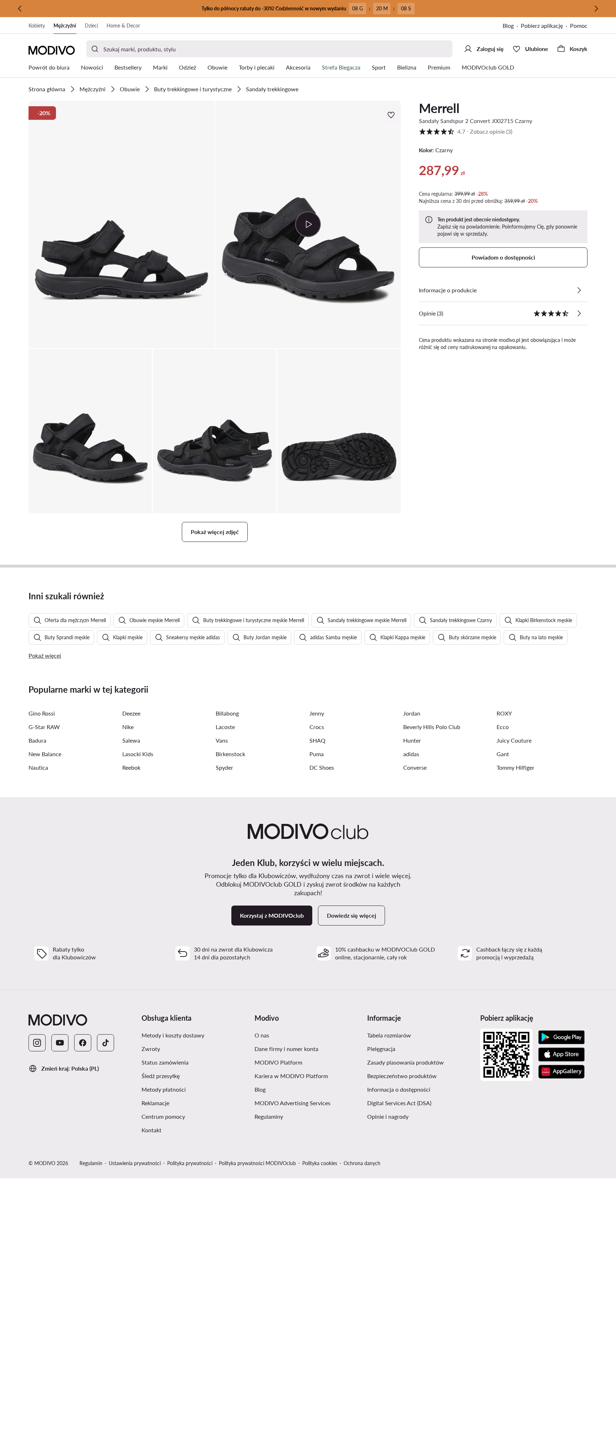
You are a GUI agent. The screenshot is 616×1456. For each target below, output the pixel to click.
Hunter (412, 740)
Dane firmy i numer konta (308, 1048)
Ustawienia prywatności (135, 1163)
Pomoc (578, 25)
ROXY (504, 713)
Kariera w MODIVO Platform (308, 1075)
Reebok (131, 767)
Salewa (131, 740)
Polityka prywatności (189, 1163)
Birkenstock (230, 753)
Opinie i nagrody (420, 1116)
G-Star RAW (44, 726)
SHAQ (317, 740)
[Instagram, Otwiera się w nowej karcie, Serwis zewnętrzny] (37, 1042)
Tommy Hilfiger (515, 767)
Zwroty (185, 1048)
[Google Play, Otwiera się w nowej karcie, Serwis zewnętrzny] (561, 1037)
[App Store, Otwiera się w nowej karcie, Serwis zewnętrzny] (561, 1054)
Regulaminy (303, 1116)
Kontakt (185, 1129)
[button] (122, 224)
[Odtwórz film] (308, 224)
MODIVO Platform (308, 1062)
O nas (296, 1035)
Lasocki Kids (137, 753)
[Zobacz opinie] (578, 313)
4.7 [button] (465, 131)
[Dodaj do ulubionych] (392, 114)
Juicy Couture (514, 740)
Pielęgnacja (415, 1048)
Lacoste (225, 726)
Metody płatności (195, 1089)
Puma (316, 753)
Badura (37, 740)
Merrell (439, 108)
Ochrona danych (362, 1163)
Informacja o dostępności (420, 1089)
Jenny (316, 713)
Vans (222, 740)
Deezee (131, 713)
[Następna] (596, 8)
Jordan (411, 713)
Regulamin (90, 1163)
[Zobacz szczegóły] (578, 290)
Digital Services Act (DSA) (420, 1102)
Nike (128, 726)
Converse (415, 767)
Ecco (503, 726)
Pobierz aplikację (545, 26)
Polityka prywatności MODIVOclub (257, 1163)
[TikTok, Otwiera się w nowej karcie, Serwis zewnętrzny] (105, 1042)
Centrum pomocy (195, 1116)
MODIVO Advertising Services (308, 1102)
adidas (411, 753)
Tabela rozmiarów (420, 1035)
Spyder (224, 767)
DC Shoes (321, 767)
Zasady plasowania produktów (420, 1062)
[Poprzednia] (20, 8)
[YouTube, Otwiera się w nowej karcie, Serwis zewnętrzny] (59, 1042)
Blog (512, 26)
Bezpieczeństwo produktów (420, 1075)
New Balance (45, 753)
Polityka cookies (319, 1163)
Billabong (227, 713)
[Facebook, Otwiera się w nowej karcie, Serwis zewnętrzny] (82, 1042)
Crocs (316, 726)
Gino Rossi (42, 713)
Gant (503, 753)
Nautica (38, 767)
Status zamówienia (195, 1062)
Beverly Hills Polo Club (431, 726)
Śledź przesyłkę (194, 1075)
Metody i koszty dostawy (195, 1035)
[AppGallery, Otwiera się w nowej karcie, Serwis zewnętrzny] (561, 1072)
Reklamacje (189, 1102)
